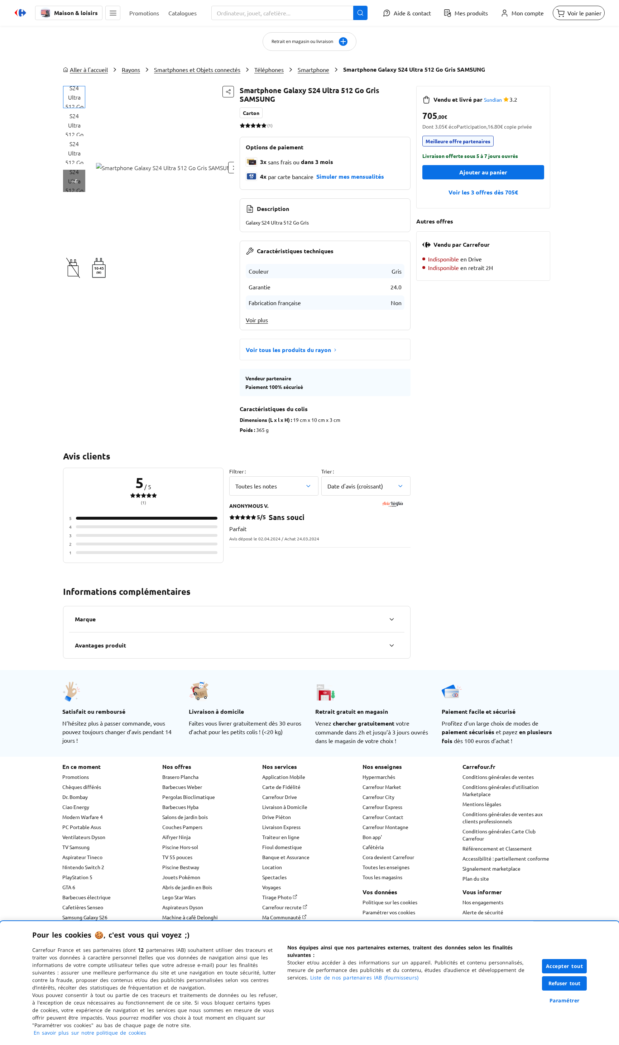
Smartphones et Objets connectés (197, 69)
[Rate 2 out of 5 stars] (247, 125)
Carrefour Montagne (385, 827)
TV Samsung (76, 847)
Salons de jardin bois (185, 817)
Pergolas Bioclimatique (188, 797)
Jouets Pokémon (181, 877)
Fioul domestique (282, 847)
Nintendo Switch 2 (83, 867)
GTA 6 (68, 887)
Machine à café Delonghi (190, 917)
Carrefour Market (382, 787)
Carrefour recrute (282, 907)
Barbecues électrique (86, 897)
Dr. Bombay (75, 797)
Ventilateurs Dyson (83, 837)
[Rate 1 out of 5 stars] (242, 125)
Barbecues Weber (182, 787)
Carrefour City (378, 797)
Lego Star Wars (179, 897)
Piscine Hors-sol (180, 847)
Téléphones (269, 69)
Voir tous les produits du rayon (288, 349)
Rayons (131, 69)
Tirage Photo (277, 897)
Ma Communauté (282, 917)
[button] (112, 13)
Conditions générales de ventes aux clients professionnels (502, 817)
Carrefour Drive (279, 797)
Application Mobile (283, 777)
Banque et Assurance (286, 857)
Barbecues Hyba (180, 807)
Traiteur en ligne (280, 837)
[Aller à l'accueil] (20, 13)
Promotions (75, 777)
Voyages (271, 887)
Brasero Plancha (180, 777)
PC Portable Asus (81, 827)
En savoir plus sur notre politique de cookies (90, 1032)
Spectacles (274, 877)
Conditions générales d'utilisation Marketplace (500, 790)
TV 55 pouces (177, 857)
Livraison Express (281, 827)
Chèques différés (81, 787)
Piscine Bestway (180, 867)
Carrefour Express (382, 807)
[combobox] (289, 13)
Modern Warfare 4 (82, 817)
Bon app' (372, 837)
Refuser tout (564, 983)
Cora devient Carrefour (388, 857)
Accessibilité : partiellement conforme (505, 858)
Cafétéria (373, 847)
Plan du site (475, 878)
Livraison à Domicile (284, 807)
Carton (251, 113)
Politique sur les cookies (390, 902)
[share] (228, 91)
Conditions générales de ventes (498, 777)
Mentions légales (481, 804)
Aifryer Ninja (176, 837)
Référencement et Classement (497, 848)
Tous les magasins (382, 877)
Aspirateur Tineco (82, 857)
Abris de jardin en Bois (187, 887)
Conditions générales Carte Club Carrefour (499, 835)
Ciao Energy (75, 807)
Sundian (493, 99)
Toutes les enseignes (386, 867)
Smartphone (313, 69)
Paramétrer (565, 1000)
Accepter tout (564, 966)
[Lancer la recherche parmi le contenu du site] (360, 13)
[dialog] (309, 983)
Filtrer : (237, 471)
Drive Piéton (276, 817)
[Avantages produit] (391, 645)
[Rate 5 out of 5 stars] (264, 125)
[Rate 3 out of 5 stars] (253, 125)
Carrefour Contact (383, 817)
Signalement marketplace (491, 868)
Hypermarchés (379, 777)
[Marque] (391, 619)
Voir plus (257, 319)
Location (272, 867)
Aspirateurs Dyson (182, 907)
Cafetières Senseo (82, 907)
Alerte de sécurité (482, 912)
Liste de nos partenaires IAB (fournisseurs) (364, 977)
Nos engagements (482, 902)
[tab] (74, 97)
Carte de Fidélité (281, 787)
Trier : (327, 471)
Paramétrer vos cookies (389, 912)
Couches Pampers (182, 827)
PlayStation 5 (77, 877)
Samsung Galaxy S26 (84, 917)
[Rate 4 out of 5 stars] (258, 125)
